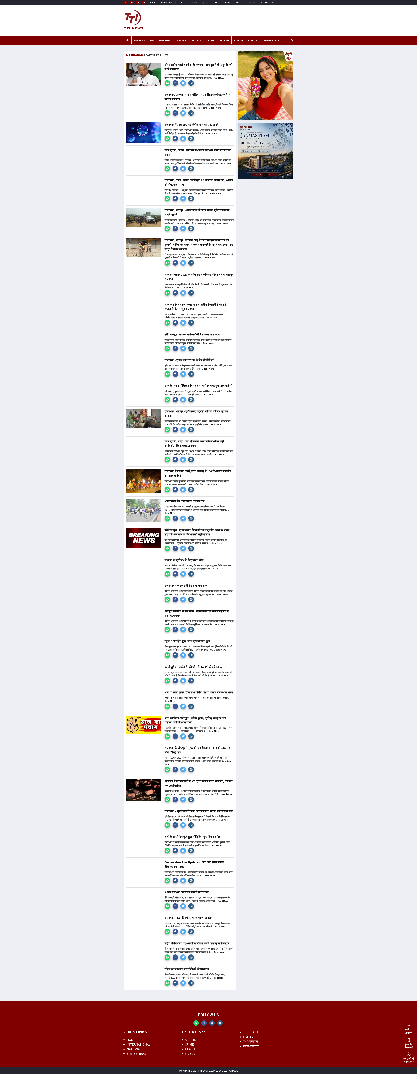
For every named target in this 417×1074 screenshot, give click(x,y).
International (167, 2)
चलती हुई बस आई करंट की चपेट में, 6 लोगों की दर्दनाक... (193, 667)
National (182, 2)
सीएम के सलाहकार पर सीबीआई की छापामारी (187, 969)
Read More (219, 77)
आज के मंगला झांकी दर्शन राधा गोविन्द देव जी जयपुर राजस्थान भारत (199, 692)
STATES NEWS (136, 1054)
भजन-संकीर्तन (251, 1046)
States (194, 2)
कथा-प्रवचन (250, 1041)
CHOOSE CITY (270, 40)
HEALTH (224, 40)
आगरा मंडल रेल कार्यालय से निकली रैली (184, 501)
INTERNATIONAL (144, 40)
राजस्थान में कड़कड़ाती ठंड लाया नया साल (186, 585)
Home (152, 2)
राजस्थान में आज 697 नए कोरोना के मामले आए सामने (191, 125)
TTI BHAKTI (251, 1032)
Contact (251, 2)
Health (227, 2)
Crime (216, 2)
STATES (181, 40)
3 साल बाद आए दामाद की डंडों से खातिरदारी (187, 892)
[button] (167, 83)
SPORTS (196, 40)
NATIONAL (165, 40)
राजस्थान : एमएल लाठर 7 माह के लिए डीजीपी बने (189, 360)
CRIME (210, 40)
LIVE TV (253, 40)
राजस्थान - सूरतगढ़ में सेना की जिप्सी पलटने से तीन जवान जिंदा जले (199, 811)
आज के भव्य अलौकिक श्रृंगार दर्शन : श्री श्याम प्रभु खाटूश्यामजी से (198, 386)
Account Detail (267, 2)
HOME (131, 1040)
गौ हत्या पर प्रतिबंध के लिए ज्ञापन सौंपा (184, 560)
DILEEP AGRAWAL (230, 1070)
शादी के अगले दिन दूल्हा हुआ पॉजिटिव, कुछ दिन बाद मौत (192, 837)
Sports (205, 2)
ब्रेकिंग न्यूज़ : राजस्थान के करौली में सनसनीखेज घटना (192, 334)
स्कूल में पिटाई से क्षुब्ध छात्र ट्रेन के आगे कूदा (187, 641)
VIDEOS (238, 40)
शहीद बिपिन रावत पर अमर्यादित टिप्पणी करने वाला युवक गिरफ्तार (197, 943)
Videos (239, 2)
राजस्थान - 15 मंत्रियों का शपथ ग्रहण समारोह (188, 918)
